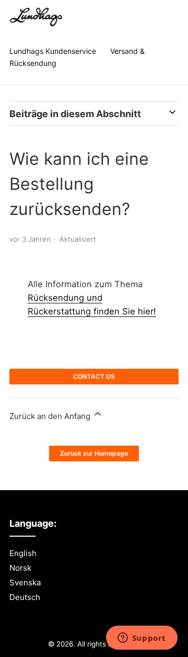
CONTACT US (94, 376)
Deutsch (24, 597)
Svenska (25, 582)
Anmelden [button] (156, 18)
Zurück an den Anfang (50, 416)
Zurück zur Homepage (94, 453)
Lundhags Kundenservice (52, 51)
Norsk (20, 568)
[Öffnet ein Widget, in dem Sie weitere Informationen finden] (141, 639)
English (23, 553)
